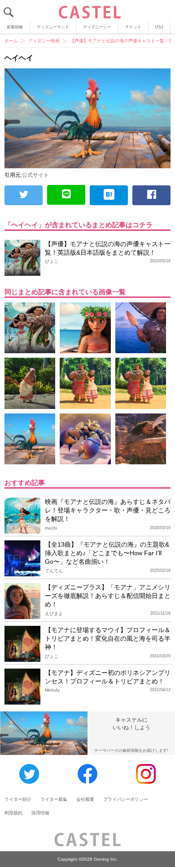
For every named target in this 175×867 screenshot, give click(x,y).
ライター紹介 (17, 799)
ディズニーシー (97, 27)
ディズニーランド (53, 27)
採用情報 (40, 812)
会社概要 (85, 799)
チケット (133, 27)
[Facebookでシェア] (151, 195)
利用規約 (13, 812)
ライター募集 (53, 799)
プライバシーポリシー (125, 799)
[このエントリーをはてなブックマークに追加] (109, 195)
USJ (159, 27)
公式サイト (35, 175)
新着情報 (15, 27)
